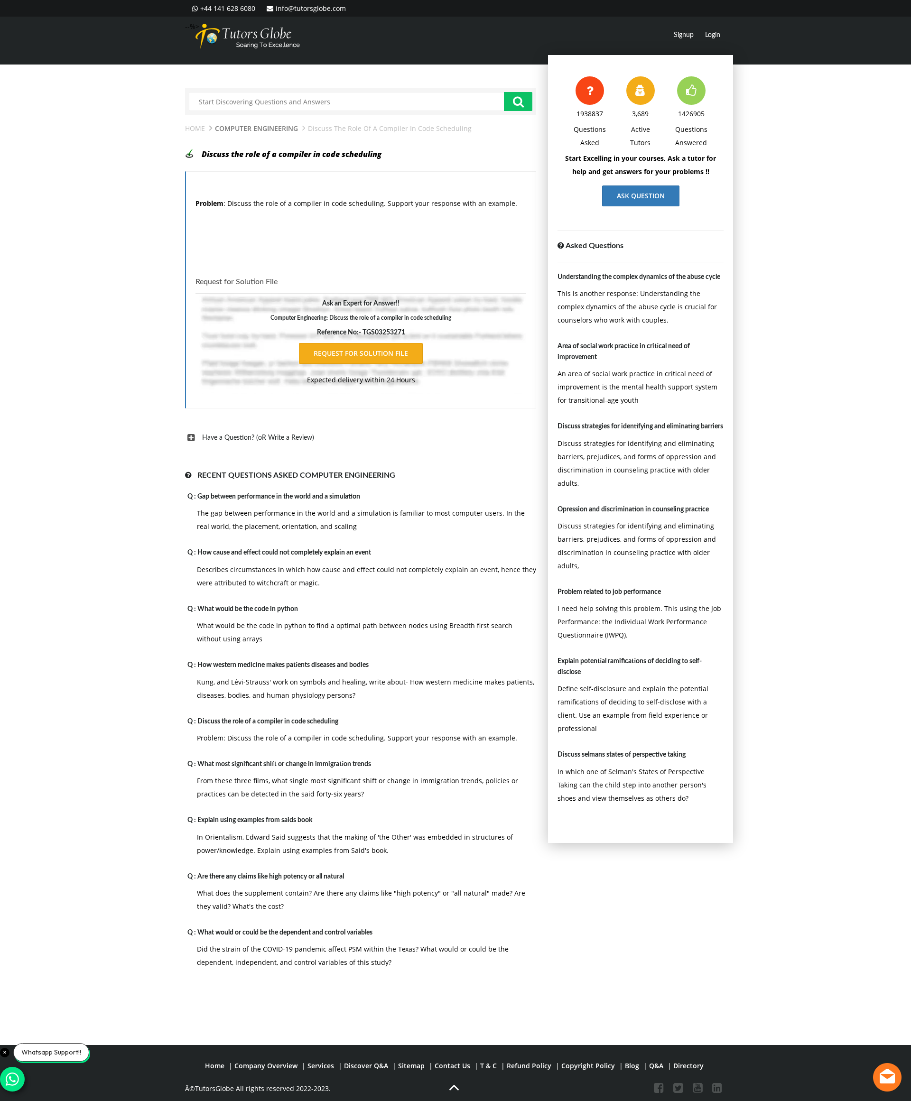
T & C (488, 1065)
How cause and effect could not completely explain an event (284, 552)
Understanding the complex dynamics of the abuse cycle (639, 277)
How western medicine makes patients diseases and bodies (283, 665)
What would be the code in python (247, 609)
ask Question (641, 195)
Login (712, 35)
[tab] (360, 438)
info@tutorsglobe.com (311, 8)
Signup (684, 35)
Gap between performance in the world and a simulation (278, 496)
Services (320, 1065)
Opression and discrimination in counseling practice (633, 509)
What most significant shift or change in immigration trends (284, 764)
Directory (688, 1065)
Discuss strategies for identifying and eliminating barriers (640, 426)
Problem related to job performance (609, 592)
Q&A (656, 1065)
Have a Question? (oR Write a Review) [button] (258, 438)
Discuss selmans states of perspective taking (622, 754)
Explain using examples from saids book (254, 820)
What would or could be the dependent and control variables (284, 932)
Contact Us (452, 1065)
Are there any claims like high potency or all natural (270, 876)
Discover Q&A (366, 1065)
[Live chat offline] (887, 1077)
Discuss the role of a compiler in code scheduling (267, 721)
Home (195, 128)
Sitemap (411, 1065)
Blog (632, 1065)
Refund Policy (529, 1065)
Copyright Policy (588, 1065)
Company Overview (265, 1065)
